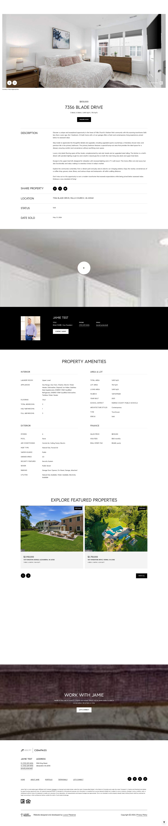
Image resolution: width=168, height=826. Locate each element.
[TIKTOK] (145, 779)
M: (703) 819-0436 (27, 763)
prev (9, 83)
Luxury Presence (69, 815)
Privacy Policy (142, 815)
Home (23, 779)
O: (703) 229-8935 (27, 766)
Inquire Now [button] (84, 119)
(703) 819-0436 (84, 325)
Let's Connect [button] (84, 710)
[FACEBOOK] (135, 779)
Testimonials (62, 779)
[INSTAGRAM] (129, 779)
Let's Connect (78, 779)
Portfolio (48, 779)
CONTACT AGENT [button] (60, 331)
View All (141, 576)
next (14, 83)
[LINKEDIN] (140, 779)
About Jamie (35, 779)
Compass (54, 789)
